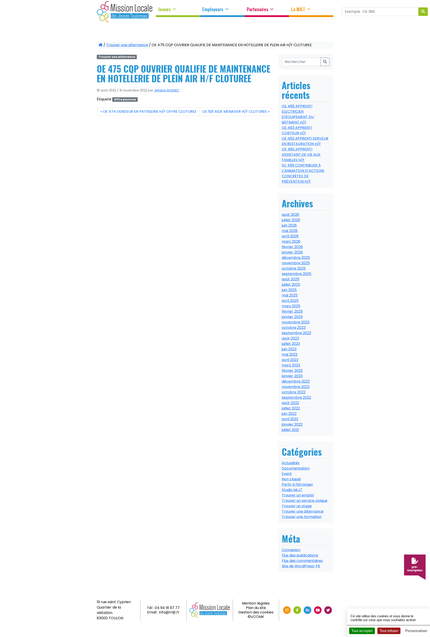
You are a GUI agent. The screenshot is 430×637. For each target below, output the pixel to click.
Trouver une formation (302, 516)
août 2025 (290, 279)
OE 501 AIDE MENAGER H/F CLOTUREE (234, 111)
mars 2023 (291, 365)
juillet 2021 (290, 429)
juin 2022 (289, 413)
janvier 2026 (292, 252)
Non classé (291, 479)
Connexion (291, 549)
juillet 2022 (291, 408)
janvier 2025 (292, 316)
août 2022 (290, 402)
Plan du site (256, 607)
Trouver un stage (297, 506)
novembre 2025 (296, 263)
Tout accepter (362, 631)
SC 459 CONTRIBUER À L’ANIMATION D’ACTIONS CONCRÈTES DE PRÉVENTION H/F (303, 173)
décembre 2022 (296, 381)
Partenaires (257, 9)
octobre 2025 (294, 268)
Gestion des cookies (255, 612)
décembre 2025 (296, 257)
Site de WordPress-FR (301, 566)
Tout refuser (389, 631)
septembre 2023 (296, 333)
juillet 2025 (291, 284)
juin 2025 (289, 289)
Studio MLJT (292, 489)
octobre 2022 (293, 392)
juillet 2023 (291, 343)
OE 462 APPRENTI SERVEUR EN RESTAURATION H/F (305, 141)
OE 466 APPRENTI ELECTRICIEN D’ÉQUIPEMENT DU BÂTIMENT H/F (298, 114)
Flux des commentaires (302, 560)
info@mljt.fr (169, 612)
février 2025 (292, 311)
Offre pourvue (125, 99)
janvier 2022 (292, 424)
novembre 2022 (296, 386)
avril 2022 (290, 419)
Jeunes (164, 9)
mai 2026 (290, 230)
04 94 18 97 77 (167, 607)
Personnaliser (416, 631)
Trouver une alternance (127, 45)
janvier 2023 (292, 376)
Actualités (290, 463)
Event (287, 473)
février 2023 (292, 370)
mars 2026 (291, 241)
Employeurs (212, 9)
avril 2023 (290, 359)
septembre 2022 (296, 397)
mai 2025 (290, 295)
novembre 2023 (296, 322)
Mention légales (256, 603)
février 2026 (292, 246)
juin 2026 (289, 225)
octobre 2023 (293, 327)
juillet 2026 (291, 220)
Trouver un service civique (304, 500)
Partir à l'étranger (297, 484)
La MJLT (298, 9)
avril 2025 (290, 300)
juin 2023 (289, 349)
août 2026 (290, 214)
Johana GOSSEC (166, 90)
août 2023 (290, 338)
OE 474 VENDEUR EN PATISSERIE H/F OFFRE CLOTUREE (150, 111)
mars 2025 (291, 306)
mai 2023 (289, 354)
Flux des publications (300, 555)
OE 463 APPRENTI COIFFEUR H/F (297, 130)
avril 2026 (290, 236)
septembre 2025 (296, 273)
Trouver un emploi (298, 495)
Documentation (296, 468)
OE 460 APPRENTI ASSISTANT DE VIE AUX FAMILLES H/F (301, 154)
